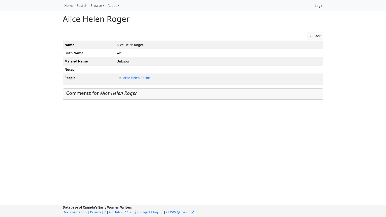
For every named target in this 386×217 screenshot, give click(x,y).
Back (317, 36)
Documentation (75, 212)
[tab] (193, 94)
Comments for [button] (101, 93)
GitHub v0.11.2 (120, 212)
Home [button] (69, 5)
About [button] (112, 5)
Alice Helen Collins (137, 78)
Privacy (95, 212)
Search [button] (82, 5)
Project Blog (149, 212)
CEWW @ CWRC (178, 212)
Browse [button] (96, 5)
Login (319, 5)
